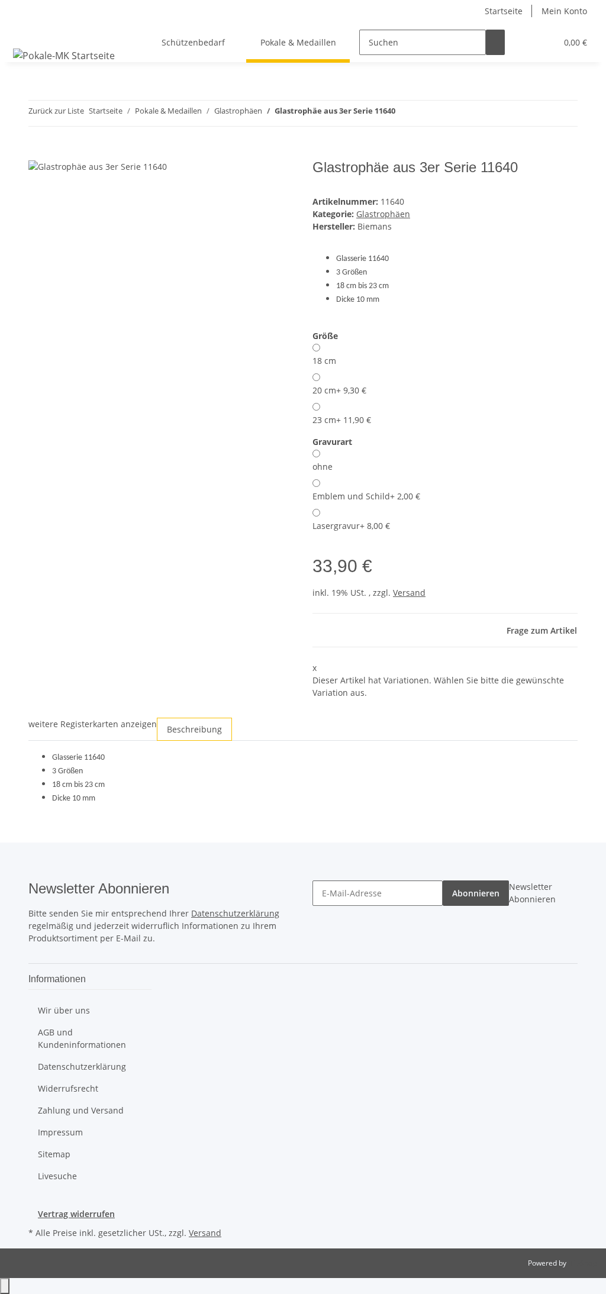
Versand (409, 592)
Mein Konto (564, 11)
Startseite (504, 11)
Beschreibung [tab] (194, 729)
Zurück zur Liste (56, 110)
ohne (322, 466)
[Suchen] (495, 42)
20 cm (339, 390)
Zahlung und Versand (81, 1110)
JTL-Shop (582, 1263)
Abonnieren (475, 893)
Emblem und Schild (366, 496)
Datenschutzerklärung (235, 913)
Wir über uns (64, 1010)
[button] (523, 42)
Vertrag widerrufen (76, 1213)
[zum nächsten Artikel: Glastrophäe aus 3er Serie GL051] (426, 113)
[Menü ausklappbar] (24, 32)
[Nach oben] (4, 1286)
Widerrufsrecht (68, 1088)
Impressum (60, 1132)
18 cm (324, 360)
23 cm (341, 419)
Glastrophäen (383, 214)
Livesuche (57, 1176)
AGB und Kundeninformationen (82, 1038)
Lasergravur (351, 525)
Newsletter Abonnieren (532, 893)
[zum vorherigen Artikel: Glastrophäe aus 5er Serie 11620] (404, 113)
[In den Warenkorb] (37, 152)
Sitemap (54, 1154)
